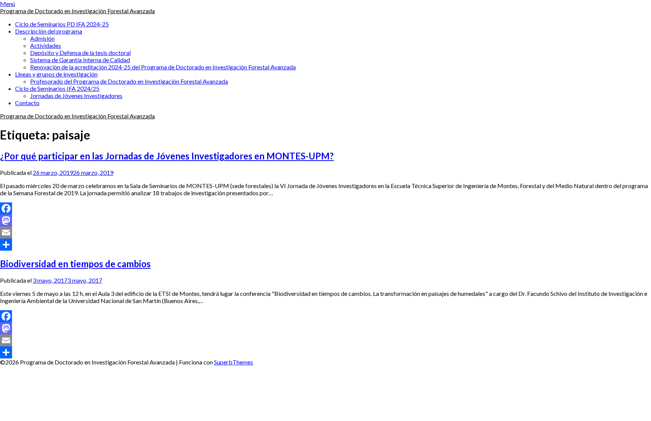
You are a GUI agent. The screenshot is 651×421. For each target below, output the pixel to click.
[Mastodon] (325, 220)
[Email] (325, 233)
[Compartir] (325, 245)
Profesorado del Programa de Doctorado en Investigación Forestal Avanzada (129, 81)
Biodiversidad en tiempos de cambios (75, 263)
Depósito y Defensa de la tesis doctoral (80, 52)
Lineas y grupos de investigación (56, 74)
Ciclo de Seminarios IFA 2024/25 (57, 88)
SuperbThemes (233, 362)
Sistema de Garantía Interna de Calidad (80, 59)
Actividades (45, 45)
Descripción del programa (48, 31)
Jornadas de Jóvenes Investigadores (76, 95)
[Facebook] (325, 208)
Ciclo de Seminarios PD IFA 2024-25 (62, 24)
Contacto (27, 102)
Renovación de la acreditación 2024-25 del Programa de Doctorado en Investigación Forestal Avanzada (163, 66)
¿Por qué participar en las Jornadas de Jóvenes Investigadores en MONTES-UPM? (167, 155)
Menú (7, 3)
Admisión (42, 38)
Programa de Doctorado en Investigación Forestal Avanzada (77, 10)
